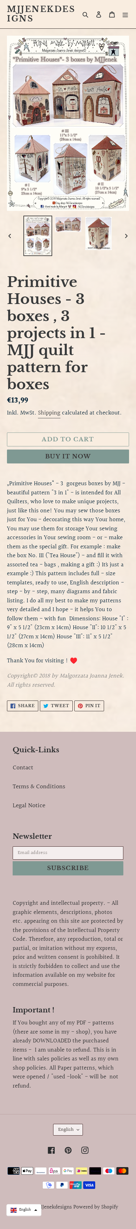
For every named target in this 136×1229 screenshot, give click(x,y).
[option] (38, 235)
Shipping (49, 413)
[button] (24, 1210)
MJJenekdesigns (41, 14)
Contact (23, 768)
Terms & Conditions (39, 787)
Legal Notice (29, 806)
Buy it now (68, 456)
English (66, 1130)
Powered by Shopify (95, 1207)
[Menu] (125, 14)
